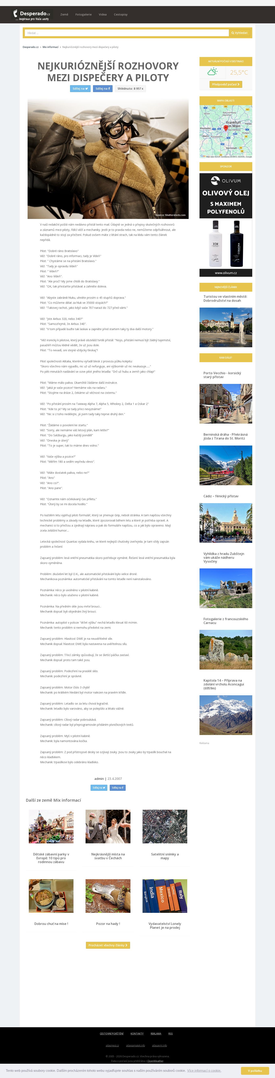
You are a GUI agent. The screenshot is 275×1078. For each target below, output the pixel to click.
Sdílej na (98, 787)
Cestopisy (121, 14)
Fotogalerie (83, 14)
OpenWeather (155, 1060)
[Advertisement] (108, 991)
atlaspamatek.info (135, 1045)
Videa (103, 14)
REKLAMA (156, 1033)
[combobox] (127, 32)
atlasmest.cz (112, 1045)
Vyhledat (241, 33)
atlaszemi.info (159, 1045)
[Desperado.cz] (32, 12)
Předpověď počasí (225, 84)
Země (64, 14)
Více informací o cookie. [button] (204, 1070)
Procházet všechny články (107, 945)
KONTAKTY (137, 1033)
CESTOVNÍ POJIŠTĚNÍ (111, 1033)
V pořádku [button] (255, 1070)
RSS (171, 1033)
